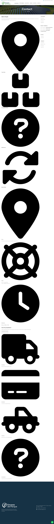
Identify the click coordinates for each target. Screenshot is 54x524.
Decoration (42, 42)
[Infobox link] (4, 0)
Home (25, 11)
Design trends (43, 19)
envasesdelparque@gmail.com (41, 509)
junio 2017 (42, 37)
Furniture (42, 45)
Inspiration (42, 22)
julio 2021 (42, 36)
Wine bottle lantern (49, 27)
